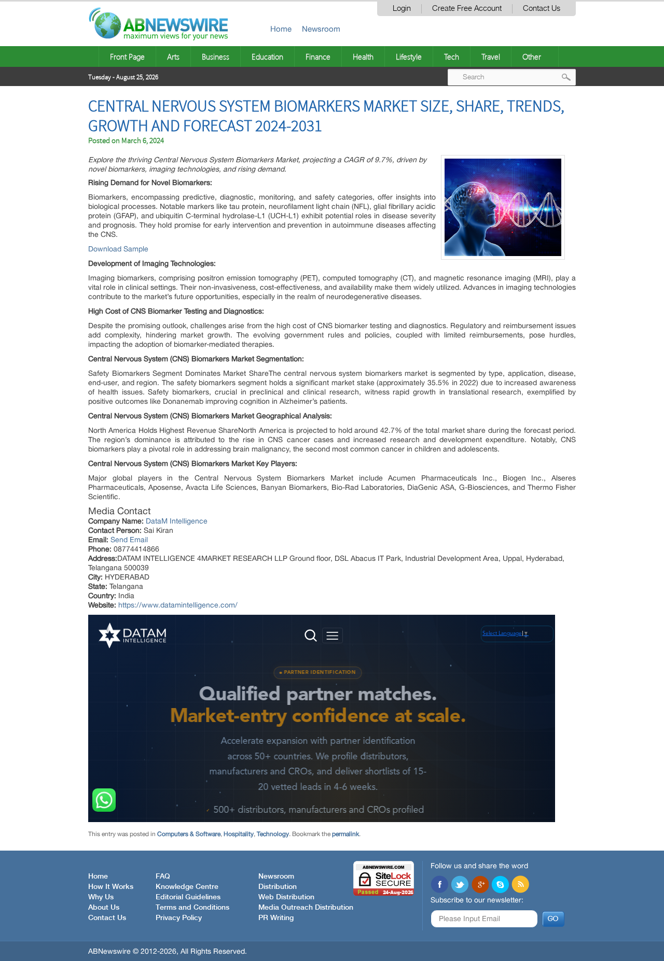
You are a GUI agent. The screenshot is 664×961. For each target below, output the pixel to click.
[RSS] (520, 885)
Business (215, 56)
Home (281, 28)
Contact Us (541, 8)
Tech (451, 56)
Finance (318, 56)
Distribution (277, 887)
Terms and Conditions (192, 907)
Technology (273, 834)
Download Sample (118, 249)
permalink (345, 834)
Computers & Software (188, 834)
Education (267, 56)
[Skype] (500, 885)
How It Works (110, 887)
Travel (490, 56)
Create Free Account (467, 8)
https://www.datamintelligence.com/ (178, 605)
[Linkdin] (480, 885)
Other (531, 56)
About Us (103, 907)
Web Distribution (286, 897)
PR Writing (276, 918)
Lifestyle (409, 56)
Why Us (101, 897)
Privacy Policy (179, 918)
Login (402, 8)
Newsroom (321, 28)
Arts (173, 56)
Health (363, 56)
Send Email (129, 539)
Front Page (127, 56)
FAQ (163, 876)
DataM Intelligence (177, 521)
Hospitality (239, 834)
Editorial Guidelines (188, 897)
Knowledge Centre (187, 887)
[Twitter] (459, 885)
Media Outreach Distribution (305, 907)
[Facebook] (439, 885)
